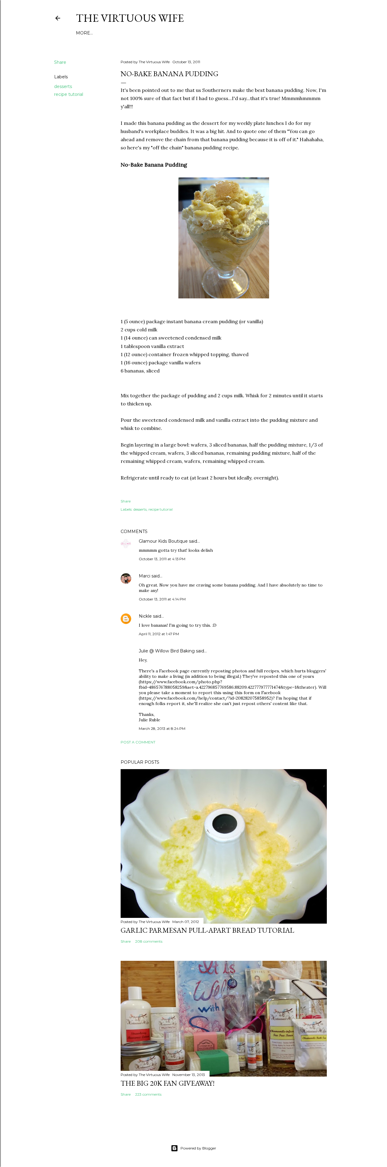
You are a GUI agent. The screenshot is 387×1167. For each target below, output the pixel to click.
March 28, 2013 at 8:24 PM (162, 728)
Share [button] (60, 62)
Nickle (145, 616)
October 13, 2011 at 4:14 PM (162, 599)
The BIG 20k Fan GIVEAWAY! (168, 1083)
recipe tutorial (68, 94)
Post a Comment (138, 742)
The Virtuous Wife (130, 18)
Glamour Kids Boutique (163, 541)
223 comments (148, 1094)
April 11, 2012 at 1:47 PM (159, 634)
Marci (144, 576)
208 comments (148, 941)
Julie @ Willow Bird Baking (167, 651)
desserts (63, 86)
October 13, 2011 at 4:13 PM (162, 559)
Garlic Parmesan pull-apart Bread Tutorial (207, 930)
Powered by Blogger (198, 1148)
